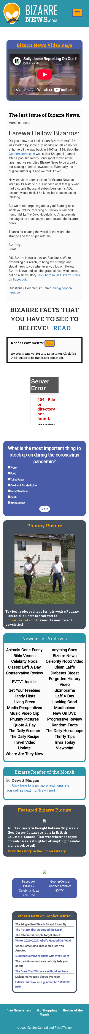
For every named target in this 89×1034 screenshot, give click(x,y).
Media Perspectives (24, 707)
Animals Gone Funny (24, 650)
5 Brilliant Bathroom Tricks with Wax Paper (42, 956)
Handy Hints (24, 696)
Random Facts (65, 725)
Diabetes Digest (65, 673)
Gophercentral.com (22, 153)
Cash (13, 497)
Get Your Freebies (24, 690)
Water (13, 467)
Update (24, 748)
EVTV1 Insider (24, 681)
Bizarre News (65, 655)
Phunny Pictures (24, 719)
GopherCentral (60, 881)
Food (13, 473)
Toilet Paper (17, 479)
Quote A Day (24, 725)
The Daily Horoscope (64, 730)
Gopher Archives (60, 886)
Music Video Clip (24, 713)
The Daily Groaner (24, 730)
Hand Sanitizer (19, 491)
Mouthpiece (64, 707)
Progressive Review (64, 719)
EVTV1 (60, 890)
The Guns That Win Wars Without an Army (41, 971)
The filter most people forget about (37, 935)
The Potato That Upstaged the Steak (38, 929)
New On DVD (64, 713)
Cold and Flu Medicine (23, 485)
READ (62, 328)
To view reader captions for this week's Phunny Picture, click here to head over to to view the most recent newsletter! (42, 618)
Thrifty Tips (65, 736)
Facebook (28, 881)
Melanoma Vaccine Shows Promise (37, 976)
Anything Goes (64, 650)
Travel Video (24, 742)
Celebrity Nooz (24, 661)
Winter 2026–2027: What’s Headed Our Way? (43, 940)
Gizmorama (64, 690)
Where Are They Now (24, 754)
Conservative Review (24, 673)
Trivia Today (64, 742)
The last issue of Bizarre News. (44, 115)
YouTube (29, 895)
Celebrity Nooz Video (64, 661)
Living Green (24, 702)
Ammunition (17, 503)
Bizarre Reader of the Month (45, 772)
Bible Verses (24, 655)
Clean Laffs (64, 667)
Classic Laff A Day (24, 667)
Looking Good (64, 702)
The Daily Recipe (24, 736)
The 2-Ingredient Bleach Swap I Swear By (40, 924)
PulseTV (29, 886)
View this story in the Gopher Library (37, 851)
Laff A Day (64, 696)
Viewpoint (64, 748)
